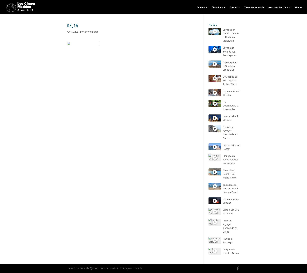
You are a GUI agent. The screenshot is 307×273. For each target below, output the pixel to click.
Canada (201, 7)
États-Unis (217, 7)
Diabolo (137, 268)
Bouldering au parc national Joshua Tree (230, 80)
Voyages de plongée (254, 7)
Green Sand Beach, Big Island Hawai (229, 174)
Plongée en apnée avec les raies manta (230, 160)
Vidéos (298, 7)
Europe (233, 7)
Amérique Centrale (278, 7)
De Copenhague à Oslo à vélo (230, 106)
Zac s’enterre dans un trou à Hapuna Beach (230, 188)
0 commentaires (89, 31)
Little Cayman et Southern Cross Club (230, 66)
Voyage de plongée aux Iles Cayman (229, 51)
